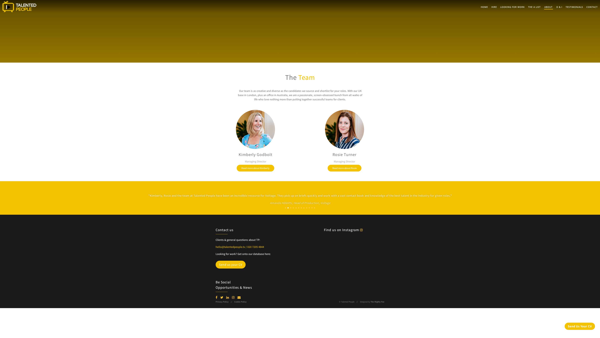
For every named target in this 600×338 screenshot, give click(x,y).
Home (484, 7)
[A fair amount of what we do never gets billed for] (344, 243)
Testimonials (574, 7)
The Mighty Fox (377, 301)
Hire (494, 7)
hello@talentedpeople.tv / (231, 247)
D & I (559, 7)
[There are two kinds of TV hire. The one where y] (371, 275)
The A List (534, 7)
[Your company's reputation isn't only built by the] (317, 275)
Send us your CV (230, 265)
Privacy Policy (222, 301)
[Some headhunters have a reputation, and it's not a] (317, 259)
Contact (592, 7)
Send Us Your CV (580, 326)
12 (314, 207)
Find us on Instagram (342, 230)
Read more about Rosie (344, 168)
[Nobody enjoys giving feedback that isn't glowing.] (317, 243)
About (548, 7)
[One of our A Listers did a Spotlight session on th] (371, 243)
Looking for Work (512, 7)
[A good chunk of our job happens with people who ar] (344, 259)
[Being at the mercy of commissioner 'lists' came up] (371, 259)
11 (311, 207)
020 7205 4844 (255, 247)
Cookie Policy (240, 301)
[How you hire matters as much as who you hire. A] (344, 275)
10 (309, 207)
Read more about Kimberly (255, 168)
